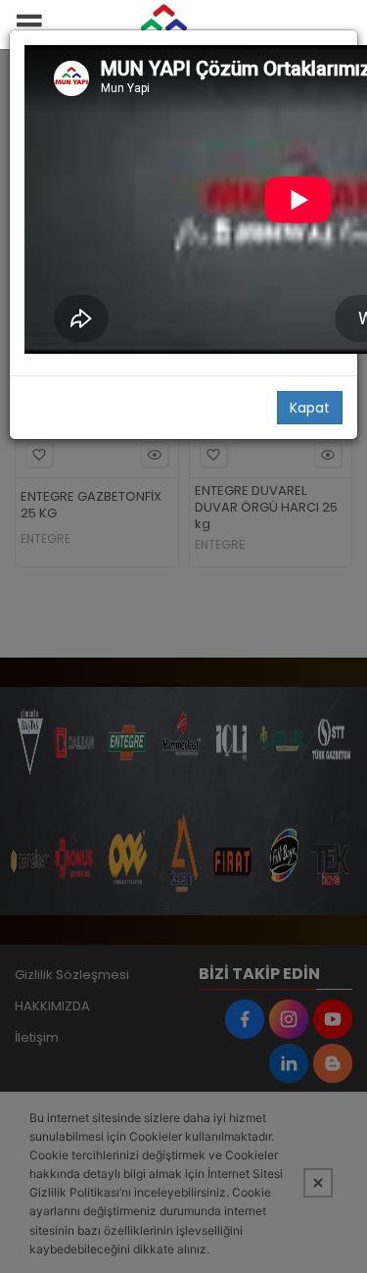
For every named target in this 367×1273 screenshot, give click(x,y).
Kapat (310, 407)
